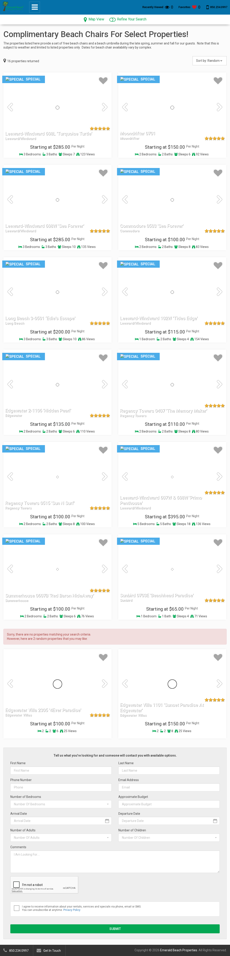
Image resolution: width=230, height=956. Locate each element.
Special (32, 79)
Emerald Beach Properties (178, 950)
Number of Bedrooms (25, 797)
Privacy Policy (71, 910)
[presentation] (10, 107)
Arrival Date (18, 813)
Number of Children (132, 830)
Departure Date (129, 813)
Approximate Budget (133, 797)
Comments (18, 847)
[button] (61, 804)
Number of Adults (22, 830)
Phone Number (21, 780)
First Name (18, 763)
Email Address (128, 780)
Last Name (126, 763)
